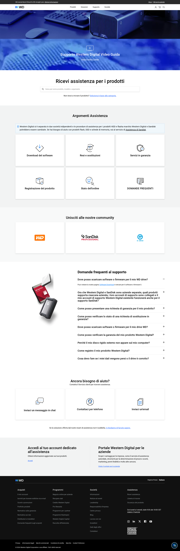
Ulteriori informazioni (51, 2)
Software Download (106, 285)
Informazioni (94, 494)
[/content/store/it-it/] (19, 7)
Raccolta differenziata (61, 523)
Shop (150, 2)
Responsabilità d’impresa (99, 507)
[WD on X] (139, 521)
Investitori (93, 523)
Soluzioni (84, 7)
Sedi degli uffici (95, 527)
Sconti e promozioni (25, 503)
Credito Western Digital (61, 503)
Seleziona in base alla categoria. (103, 96)
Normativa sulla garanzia (27, 511)
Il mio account (23, 494)
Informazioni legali (28, 543)
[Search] (164, 7)
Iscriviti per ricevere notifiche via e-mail (32, 499)
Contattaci (94, 531)
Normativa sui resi (24, 515)
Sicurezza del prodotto (135, 503)
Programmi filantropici (61, 515)
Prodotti (73, 7)
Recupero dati (58, 499)
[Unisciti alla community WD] (40, 238)
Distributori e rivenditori (26, 519)
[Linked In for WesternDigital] (134, 521)
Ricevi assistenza (133, 494)
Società (107, 7)
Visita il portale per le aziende (109, 466)
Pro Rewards (57, 507)
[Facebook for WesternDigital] (145, 521)
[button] (156, 7)
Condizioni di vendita (57, 543)
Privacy (17, 543)
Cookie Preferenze (78, 543)
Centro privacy (95, 511)
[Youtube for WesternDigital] (150, 521)
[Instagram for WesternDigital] (128, 521)
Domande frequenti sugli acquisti (30, 523)
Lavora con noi (95, 519)
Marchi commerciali (42, 543)
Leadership (94, 503)
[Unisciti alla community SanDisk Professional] (90, 238)
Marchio (68, 543)
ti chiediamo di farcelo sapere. (118, 428)
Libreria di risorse (133, 499)
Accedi (30, 461)
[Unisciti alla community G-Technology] (140, 238)
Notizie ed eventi (96, 499)
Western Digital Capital (61, 519)
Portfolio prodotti (24, 507)
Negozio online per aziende (62, 494)
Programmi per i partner (61, 511)
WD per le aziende (159, 2)
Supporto (96, 7)
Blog (91, 515)
